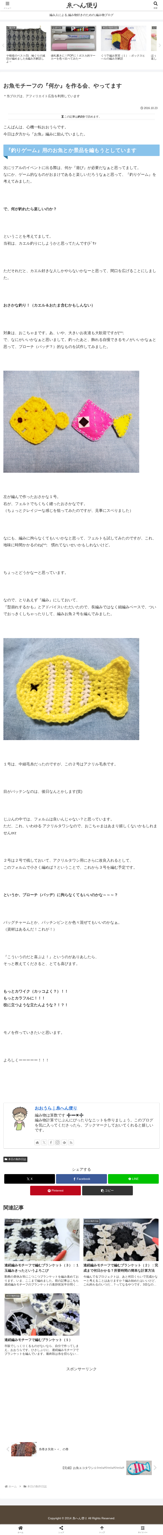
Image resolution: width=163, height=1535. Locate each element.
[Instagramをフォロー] (57, 1142)
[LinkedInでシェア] (81, 1269)
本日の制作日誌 (17, 1159)
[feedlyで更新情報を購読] (64, 1142)
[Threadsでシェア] (63, 1258)
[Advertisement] (81, 1402)
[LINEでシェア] (136, 1258)
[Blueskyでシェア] (99, 1246)
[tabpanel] (31, 44)
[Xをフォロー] (44, 1142)
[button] (107, 1190)
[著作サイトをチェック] (37, 1142)
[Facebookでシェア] (27, 1258)
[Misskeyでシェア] (136, 1246)
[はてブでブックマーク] (99, 1258)
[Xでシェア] (27, 1246)
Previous (3, 45)
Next (160, 45)
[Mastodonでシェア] (63, 1246)
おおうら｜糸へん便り (56, 1108)
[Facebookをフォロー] (51, 1142)
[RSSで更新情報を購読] (71, 1142)
